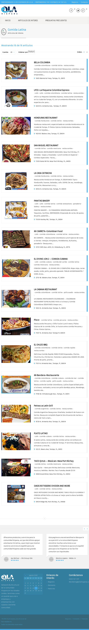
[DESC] (87, 52)
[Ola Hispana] (9, 10)
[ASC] (84, 52)
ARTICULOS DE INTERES (28, 20)
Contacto (84, 2)
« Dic (26, 575)
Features (51, 589)
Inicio (8, 20)
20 (11, 52)
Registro (75, 2)
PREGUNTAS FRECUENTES (56, 20)
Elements (51, 585)
